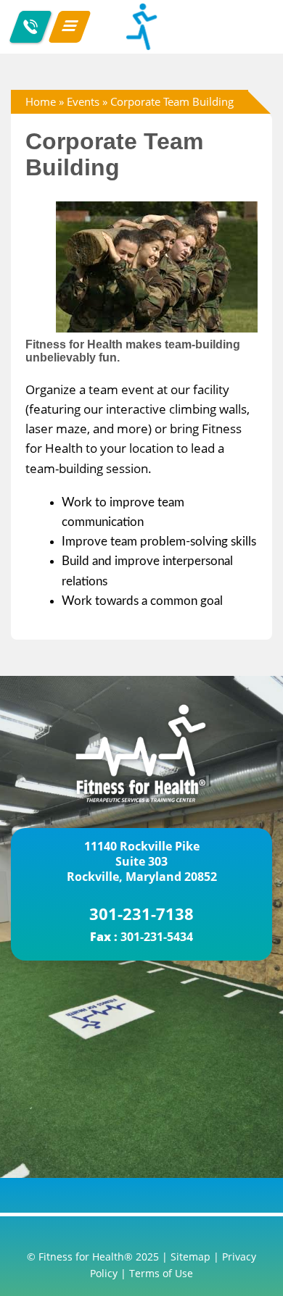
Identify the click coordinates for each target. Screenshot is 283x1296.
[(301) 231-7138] (30, 27)
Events (83, 101)
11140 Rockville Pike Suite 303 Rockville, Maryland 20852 (142, 861)
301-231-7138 (141, 913)
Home (40, 101)
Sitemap (190, 1256)
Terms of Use (161, 1273)
